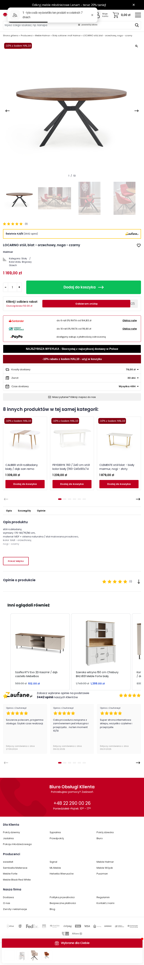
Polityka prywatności (62, 897)
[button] (6, 652)
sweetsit (8, 862)
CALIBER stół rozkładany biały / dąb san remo (21, 467)
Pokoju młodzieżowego (17, 844)
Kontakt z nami (105, 903)
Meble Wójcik (105, 868)
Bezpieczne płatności (63, 903)
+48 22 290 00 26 (72, 803)
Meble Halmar (105, 862)
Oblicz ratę (129, 320)
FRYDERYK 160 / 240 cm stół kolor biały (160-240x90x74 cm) (71, 469)
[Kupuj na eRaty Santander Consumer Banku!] (16, 320)
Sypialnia (55, 832)
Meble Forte (10, 873)
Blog (52, 909)
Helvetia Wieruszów (62, 873)
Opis (9, 510)
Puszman (102, 873)
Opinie (41, 510)
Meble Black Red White (17, 879)
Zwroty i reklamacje (15, 909)
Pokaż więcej (16, 561)
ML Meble (55, 868)
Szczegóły (24, 510)
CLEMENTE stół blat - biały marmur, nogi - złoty (116, 467)
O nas (6, 903)
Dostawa (8, 897)
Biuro (100, 838)
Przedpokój (57, 838)
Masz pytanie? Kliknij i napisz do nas (74, 397)
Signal (53, 862)
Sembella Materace (15, 868)
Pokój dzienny (11, 832)
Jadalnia (8, 838)
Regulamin (103, 897)
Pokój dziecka (105, 832)
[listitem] (40, 651)
